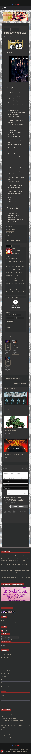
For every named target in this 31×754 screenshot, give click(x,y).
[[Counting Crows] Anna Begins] (7, 341)
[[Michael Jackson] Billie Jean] (14, 341)
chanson (19, 240)
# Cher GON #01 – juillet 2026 (12, 2)
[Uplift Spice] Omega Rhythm (13, 378)
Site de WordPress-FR (5, 705)
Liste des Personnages (7, 667)
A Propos (4, 676)
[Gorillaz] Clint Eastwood (10, 430)
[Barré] (10, 478)
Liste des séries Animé (7, 654)
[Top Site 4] (3, 620)
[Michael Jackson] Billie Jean (15, 346)
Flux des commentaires (6, 702)
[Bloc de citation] (15, 478)
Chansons (7, 29)
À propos (9, 246)
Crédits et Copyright (7, 683)
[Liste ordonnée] (11, 478)
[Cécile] (9, 249)
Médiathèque (15, 29)
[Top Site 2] (1, 620)
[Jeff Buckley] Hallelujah (8, 363)
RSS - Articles (6, 630)
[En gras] (4, 478)
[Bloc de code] (17, 478)
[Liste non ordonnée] (13, 478)
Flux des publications (5, 698)
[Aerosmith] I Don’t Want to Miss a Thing (14, 454)
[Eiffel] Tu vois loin (20, 383)
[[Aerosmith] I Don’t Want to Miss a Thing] (16, 440)
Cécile (12, 36)
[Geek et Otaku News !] (2, 8)
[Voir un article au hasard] (29, 8)
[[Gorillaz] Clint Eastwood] (16, 416)
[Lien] (19, 478)
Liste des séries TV (6, 657)
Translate (11, 639)
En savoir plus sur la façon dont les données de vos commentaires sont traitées (15, 512)
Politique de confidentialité (8, 686)
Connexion (25, 468)
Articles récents (16, 246)
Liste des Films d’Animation (8, 664)
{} (20, 478)
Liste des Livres (6, 673)
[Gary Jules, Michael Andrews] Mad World (14, 407)
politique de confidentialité (9, 502)
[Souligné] (8, 478)
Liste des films (6, 660)
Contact (4, 679)
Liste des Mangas (6, 670)
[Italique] (6, 478)
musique (13, 240)
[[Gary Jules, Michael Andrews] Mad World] (16, 393)
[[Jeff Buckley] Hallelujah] (7, 358)
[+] (22, 478)
